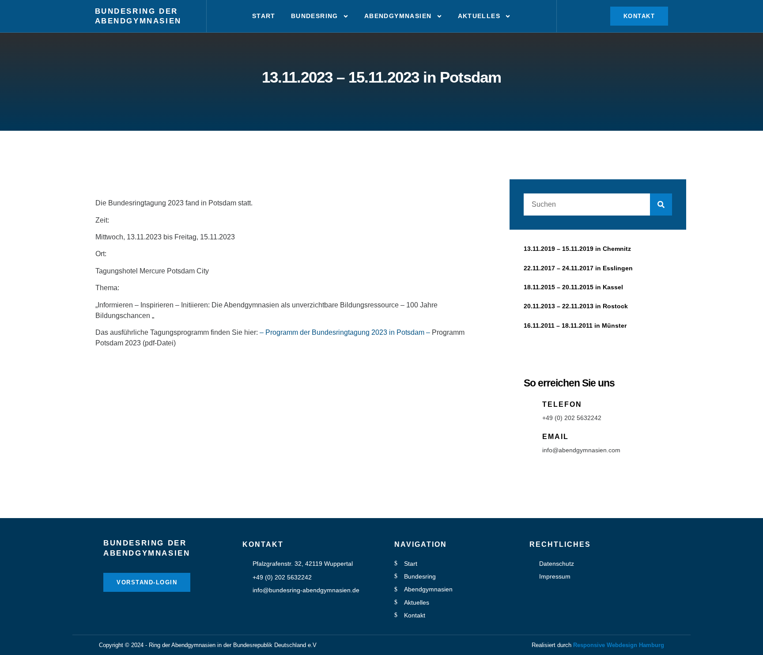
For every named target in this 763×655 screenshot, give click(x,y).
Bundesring (314, 15)
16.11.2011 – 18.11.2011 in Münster (575, 325)
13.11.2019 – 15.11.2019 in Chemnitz (577, 248)
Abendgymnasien (138, 21)
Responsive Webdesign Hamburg (618, 645)
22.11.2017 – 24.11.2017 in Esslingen (578, 268)
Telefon (562, 404)
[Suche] (661, 204)
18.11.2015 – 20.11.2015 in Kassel (573, 287)
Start (264, 15)
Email (555, 436)
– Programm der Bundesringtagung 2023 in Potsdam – (345, 332)
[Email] (530, 438)
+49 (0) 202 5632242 (571, 417)
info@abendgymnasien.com (581, 450)
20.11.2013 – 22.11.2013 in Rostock (576, 306)
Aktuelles (479, 15)
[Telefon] (530, 405)
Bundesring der (136, 11)
